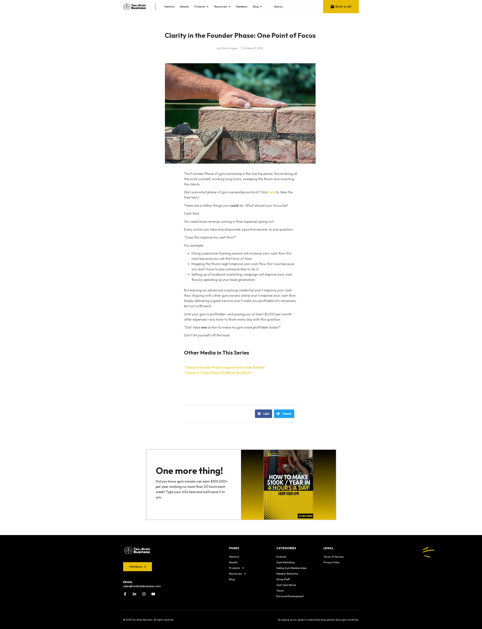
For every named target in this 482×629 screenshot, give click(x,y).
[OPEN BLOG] (260, 6)
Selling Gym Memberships (291, 568)
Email (128, 582)
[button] (263, 413)
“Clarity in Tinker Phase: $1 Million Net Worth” (218, 373)
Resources (235, 573)
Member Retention (287, 573)
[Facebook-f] (125, 594)
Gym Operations (286, 585)
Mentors (234, 556)
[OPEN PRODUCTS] (207, 6)
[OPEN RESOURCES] (229, 6)
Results (233, 562)
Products (234, 568)
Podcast (281, 556)
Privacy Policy (331, 562)
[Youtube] (153, 594)
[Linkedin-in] (134, 594)
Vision (280, 590)
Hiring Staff (283, 579)
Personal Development (290, 596)
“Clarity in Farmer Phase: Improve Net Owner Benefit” (225, 367)
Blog (232, 579)
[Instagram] (144, 594)
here (271, 192)
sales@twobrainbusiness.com (142, 586)
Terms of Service (333, 556)
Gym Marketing (285, 562)
